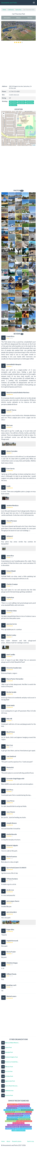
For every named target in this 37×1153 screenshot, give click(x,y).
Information (7, 17)
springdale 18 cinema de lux (18, 1130)
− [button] (3, 116)
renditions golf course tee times (24, 1121)
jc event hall (28, 1111)
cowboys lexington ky (10, 1121)
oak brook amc (7, 1109)
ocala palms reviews (10, 1128)
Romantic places (16, 1141)
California (11, 9)
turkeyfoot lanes (16, 1109)
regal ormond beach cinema (24, 1108)
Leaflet (33, 145)
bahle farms (18, 1113)
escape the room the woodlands (15, 1115)
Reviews (30, 17)
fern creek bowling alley (24, 1117)
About (8, 1141)
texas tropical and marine (23, 1104)
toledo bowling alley (10, 1111)
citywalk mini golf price (12, 1117)
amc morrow (26, 1115)
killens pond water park (18, 1123)
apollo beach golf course (24, 1119)
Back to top (30, 1141)
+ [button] (3, 113)
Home (4, 9)
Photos (18, 17)
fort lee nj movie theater (25, 1126)
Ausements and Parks (9, 3)
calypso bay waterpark (24, 1106)
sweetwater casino (12, 1104)
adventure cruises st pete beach (23, 1128)
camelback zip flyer (26, 1113)
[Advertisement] (18, 64)
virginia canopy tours (12, 1106)
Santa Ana (18, 9)
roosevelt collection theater (12, 1126)
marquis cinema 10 (20, 1111)
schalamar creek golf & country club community (18, 1124)
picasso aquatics (10, 1113)
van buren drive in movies (27, 1109)
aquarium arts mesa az (12, 1119)
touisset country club (11, 1108)
